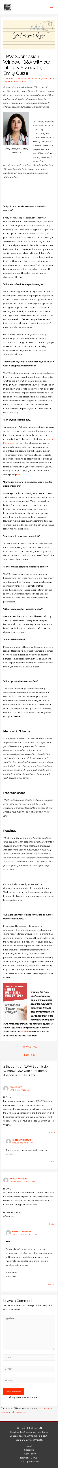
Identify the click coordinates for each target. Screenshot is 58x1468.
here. (18, 474)
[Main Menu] (51, 7)
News (20, 78)
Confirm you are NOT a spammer (21, 1397)
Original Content (46, 78)
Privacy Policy (29, 1453)
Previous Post (29, 1046)
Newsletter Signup (29, 1457)
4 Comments (9, 78)
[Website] (29, 1380)
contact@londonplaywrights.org (32, 1432)
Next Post (29, 1054)
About (29, 1446)
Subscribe (29, 1450)
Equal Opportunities (29, 1461)
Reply (52, 1132)
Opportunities (30, 78)
